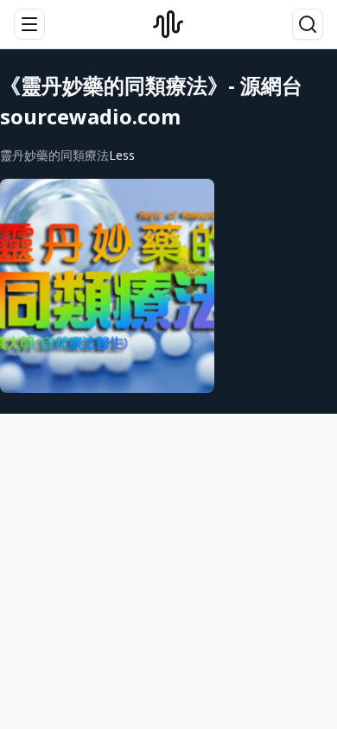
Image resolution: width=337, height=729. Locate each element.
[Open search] (307, 24)
